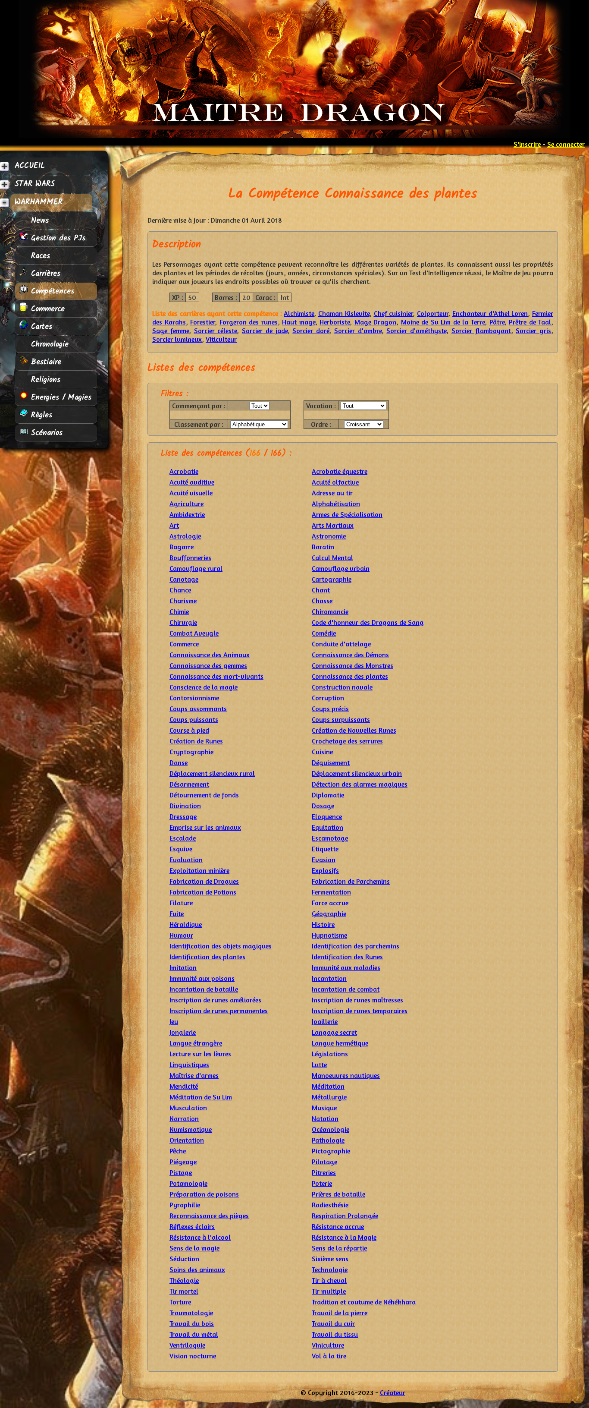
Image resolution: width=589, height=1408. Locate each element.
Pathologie (328, 1140)
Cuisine (322, 751)
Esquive (180, 848)
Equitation (327, 827)
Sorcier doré (310, 330)
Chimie (179, 611)
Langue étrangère (195, 1043)
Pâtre (496, 322)
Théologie (184, 1280)
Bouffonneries (190, 557)
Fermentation (331, 892)
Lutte (319, 1064)
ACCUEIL (30, 166)
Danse (178, 762)
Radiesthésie (330, 1204)
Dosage (323, 805)
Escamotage (330, 838)
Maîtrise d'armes (194, 1075)
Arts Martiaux (333, 525)
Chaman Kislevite (344, 313)
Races (39, 256)
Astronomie (329, 536)
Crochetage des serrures (347, 741)
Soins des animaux (197, 1269)
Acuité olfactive (335, 482)
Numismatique (190, 1129)
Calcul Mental (332, 557)
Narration (184, 1118)
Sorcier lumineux (177, 339)
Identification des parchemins (355, 946)
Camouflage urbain (341, 568)
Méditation (328, 1086)
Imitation (183, 967)
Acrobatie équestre (339, 471)
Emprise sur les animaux (205, 827)
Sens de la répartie (339, 1248)
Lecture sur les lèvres (200, 1053)
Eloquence (327, 816)
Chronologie (48, 344)
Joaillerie (325, 1021)
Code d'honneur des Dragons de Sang (368, 622)
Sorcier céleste (215, 330)
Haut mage (298, 322)
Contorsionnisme (194, 697)
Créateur (392, 1392)
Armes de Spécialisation (347, 514)
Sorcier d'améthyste (416, 330)
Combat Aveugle (194, 633)
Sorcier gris (533, 330)
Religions (44, 380)
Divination (185, 805)
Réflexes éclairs (192, 1226)
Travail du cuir (333, 1323)
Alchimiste (299, 313)
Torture (180, 1302)
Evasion (323, 859)
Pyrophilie (184, 1204)
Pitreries (324, 1172)
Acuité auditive (191, 482)
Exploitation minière (199, 870)
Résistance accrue (338, 1226)
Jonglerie (182, 1032)
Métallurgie (329, 1097)
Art (174, 525)
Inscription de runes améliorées (215, 999)
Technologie (330, 1269)
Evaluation (186, 859)
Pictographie (331, 1151)
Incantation (329, 978)
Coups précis (330, 708)
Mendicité (183, 1086)
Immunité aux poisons (202, 978)
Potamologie (188, 1183)
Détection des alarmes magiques (359, 784)
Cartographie (331, 579)
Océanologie (330, 1129)
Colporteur (432, 313)
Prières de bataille (338, 1194)
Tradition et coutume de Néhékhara (364, 1302)
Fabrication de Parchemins (351, 881)
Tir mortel (183, 1291)
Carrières (44, 274)
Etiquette (325, 848)
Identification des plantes (207, 956)
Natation (325, 1118)
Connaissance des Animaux (209, 654)
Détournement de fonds (204, 795)
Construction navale (342, 687)
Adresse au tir (332, 492)
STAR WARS (35, 184)
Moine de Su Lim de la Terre (443, 322)
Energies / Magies (59, 397)
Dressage (183, 816)
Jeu (173, 1021)
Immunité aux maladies (346, 967)
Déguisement (331, 762)
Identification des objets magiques (220, 946)
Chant (321, 590)
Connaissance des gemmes (208, 665)
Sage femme (170, 330)
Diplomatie (328, 795)
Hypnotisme (329, 935)
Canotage (183, 579)
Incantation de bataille (203, 989)
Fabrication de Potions (202, 892)
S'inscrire (527, 144)
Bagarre (181, 546)
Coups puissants (193, 719)
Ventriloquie (187, 1345)
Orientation (186, 1140)
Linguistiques (189, 1064)
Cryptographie (191, 751)
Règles (40, 415)
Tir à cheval (329, 1280)
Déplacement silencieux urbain (357, 773)
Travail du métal (193, 1334)
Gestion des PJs (56, 238)
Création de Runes (196, 741)
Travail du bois (191, 1323)
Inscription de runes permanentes (218, 1010)
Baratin (323, 546)
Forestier (202, 322)
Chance (180, 590)
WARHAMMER (39, 202)
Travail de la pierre (339, 1312)
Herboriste (335, 322)
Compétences (51, 291)
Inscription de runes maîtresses (357, 999)
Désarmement (189, 784)
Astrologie (185, 536)
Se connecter (566, 144)
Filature (181, 902)
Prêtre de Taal (530, 322)
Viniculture (328, 1345)
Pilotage (324, 1161)
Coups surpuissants (341, 719)
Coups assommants (198, 708)
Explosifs (325, 870)
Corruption (328, 697)
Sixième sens (330, 1258)
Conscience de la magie (203, 687)
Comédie (324, 633)
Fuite (176, 913)
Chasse (322, 600)
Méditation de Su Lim (200, 1097)
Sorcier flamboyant (481, 330)
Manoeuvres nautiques (346, 1075)
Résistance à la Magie (344, 1237)
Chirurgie (183, 622)
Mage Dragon (375, 322)
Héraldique (185, 924)
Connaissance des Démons (350, 654)
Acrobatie (183, 471)
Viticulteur (221, 339)
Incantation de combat (345, 989)
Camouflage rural (195, 568)
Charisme (183, 600)
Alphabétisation (336, 503)
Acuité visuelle (191, 492)
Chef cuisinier (393, 313)
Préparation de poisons (204, 1194)
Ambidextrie (187, 514)
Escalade (182, 838)
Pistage (180, 1172)
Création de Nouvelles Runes (354, 730)
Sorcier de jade (265, 330)
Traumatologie (191, 1312)
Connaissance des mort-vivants (216, 676)
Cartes (40, 327)
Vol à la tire (329, 1355)
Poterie (322, 1183)
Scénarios (45, 433)
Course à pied (189, 730)
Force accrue (330, 902)
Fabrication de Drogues (204, 881)
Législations (330, 1053)
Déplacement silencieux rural (212, 773)
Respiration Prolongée (345, 1215)
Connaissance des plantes (350, 676)
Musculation (188, 1107)
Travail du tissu (335, 1334)
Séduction (184, 1258)
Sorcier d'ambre (358, 330)
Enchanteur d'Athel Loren (490, 313)
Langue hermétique (340, 1043)
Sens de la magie (194, 1248)
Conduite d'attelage (341, 643)
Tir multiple (329, 1291)
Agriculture (186, 503)
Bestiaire (44, 362)
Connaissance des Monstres (352, 665)
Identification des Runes (347, 956)
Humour (181, 935)
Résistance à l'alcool (200, 1237)
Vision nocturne (192, 1355)
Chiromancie (330, 611)
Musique (324, 1107)
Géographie (329, 913)
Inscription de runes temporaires (359, 1010)
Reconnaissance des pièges (209, 1215)
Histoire (323, 924)
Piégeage (183, 1161)
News (38, 220)
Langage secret (334, 1032)
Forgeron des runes (248, 322)
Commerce (46, 309)
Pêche (177, 1151)
